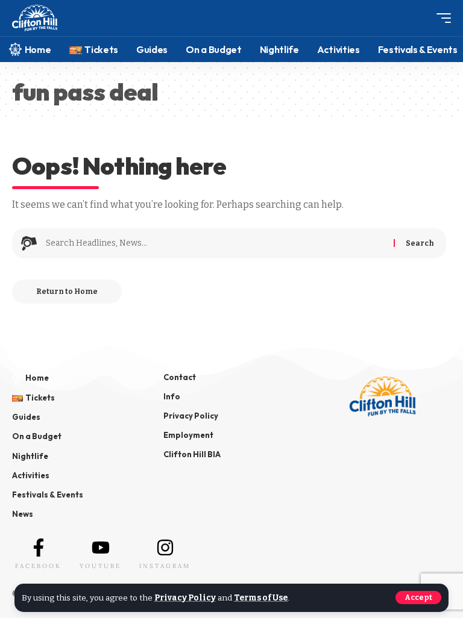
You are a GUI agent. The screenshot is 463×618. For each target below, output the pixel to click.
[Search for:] (215, 243)
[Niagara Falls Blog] (34, 18)
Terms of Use (261, 598)
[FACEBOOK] (39, 547)
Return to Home (67, 291)
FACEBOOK (38, 566)
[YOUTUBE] (101, 547)
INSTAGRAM (165, 566)
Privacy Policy (185, 598)
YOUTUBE (100, 566)
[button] (418, 597)
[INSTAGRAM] (165, 547)
